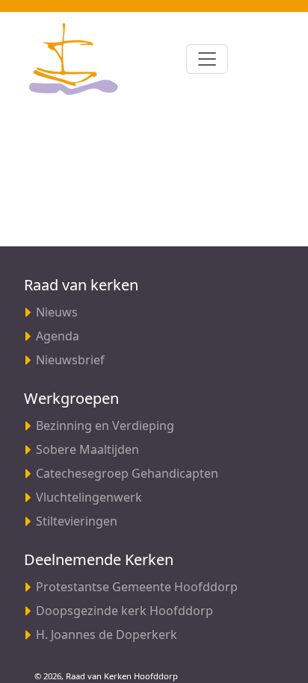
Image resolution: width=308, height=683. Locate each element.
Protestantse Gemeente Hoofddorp (137, 586)
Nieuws (57, 312)
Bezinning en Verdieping (105, 425)
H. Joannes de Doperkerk (106, 634)
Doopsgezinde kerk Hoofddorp (124, 610)
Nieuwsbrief (70, 360)
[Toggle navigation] (207, 59)
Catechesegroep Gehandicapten (127, 473)
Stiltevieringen (76, 521)
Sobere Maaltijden (87, 449)
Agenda (57, 336)
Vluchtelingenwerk (89, 497)
